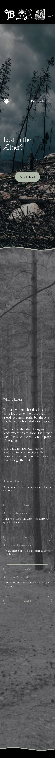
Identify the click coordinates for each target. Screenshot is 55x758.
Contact (27, 568)
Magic (27, 600)
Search (27, 536)
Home (27, 505)
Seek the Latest (27, 176)
